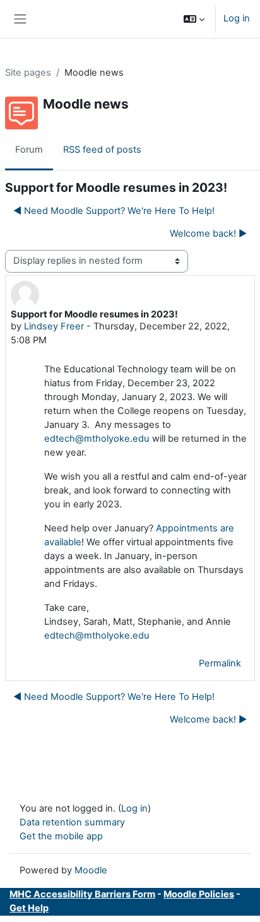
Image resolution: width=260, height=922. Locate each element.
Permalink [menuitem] (220, 663)
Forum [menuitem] (29, 149)
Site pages (28, 72)
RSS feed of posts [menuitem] (102, 149)
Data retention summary (72, 822)
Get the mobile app (61, 836)
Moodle (90, 870)
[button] (194, 19)
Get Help (29, 908)
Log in (236, 18)
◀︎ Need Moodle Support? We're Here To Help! (114, 210)
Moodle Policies (198, 894)
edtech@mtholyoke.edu (97, 438)
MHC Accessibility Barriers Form (82, 894)
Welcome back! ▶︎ (208, 233)
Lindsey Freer (54, 326)
